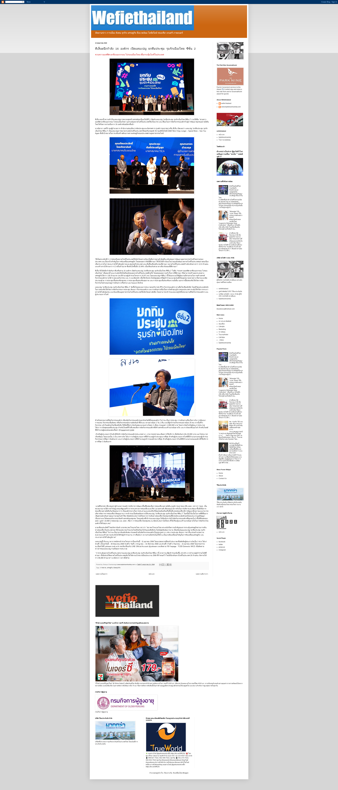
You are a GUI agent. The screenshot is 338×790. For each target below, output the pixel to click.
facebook (222, 542)
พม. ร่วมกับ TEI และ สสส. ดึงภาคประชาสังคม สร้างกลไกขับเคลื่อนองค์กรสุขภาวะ (236, 425)
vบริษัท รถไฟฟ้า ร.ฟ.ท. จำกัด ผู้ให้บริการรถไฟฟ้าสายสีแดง (230, 295)
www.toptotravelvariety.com (231, 107)
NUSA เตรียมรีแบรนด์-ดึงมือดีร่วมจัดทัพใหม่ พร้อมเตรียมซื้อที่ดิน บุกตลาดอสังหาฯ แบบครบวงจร (236, 448)
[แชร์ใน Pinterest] (170, 564)
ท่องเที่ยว (222, 324)
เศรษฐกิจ (110, 567)
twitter (221, 544)
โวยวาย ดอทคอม (225, 140)
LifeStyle (222, 337)
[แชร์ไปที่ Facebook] (168, 564)
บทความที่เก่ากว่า (202, 574)
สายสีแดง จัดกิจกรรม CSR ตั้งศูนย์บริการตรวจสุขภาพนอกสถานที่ (235, 236)
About (221, 476)
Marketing (222, 329)
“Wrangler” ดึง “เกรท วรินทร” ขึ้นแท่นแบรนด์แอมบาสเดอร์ (236, 214)
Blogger (185, 773)
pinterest (222, 547)
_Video (221, 340)
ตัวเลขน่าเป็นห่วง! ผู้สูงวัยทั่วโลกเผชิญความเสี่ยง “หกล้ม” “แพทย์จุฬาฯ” (230, 154)
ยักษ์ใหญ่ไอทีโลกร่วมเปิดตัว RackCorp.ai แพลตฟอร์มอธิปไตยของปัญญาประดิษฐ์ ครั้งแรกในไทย (231, 191)
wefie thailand (226, 103)
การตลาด (103, 567)
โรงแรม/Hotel (223, 335)
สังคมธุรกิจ (116, 567)
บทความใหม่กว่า (101, 574)
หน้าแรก (151, 574)
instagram (222, 550)
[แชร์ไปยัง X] (165, 564)
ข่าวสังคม (222, 332)
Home (221, 318)
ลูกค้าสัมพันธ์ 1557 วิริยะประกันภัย (230, 291)
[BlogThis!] (163, 564)
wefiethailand (223, 289)
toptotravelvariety (225, 137)
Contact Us (223, 478)
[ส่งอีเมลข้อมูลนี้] (160, 564)
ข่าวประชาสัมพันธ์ (225, 321)
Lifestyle (222, 326)
